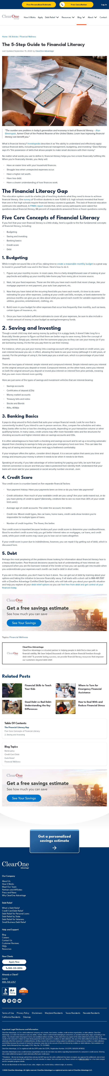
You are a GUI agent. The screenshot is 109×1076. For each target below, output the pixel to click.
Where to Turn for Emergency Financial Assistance (89, 688)
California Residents (11, 1017)
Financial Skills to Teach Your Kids (38, 686)
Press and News (9, 892)
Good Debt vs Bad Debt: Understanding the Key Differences (38, 705)
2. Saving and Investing (15, 734)
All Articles (13, 36)
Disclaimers (37, 1013)
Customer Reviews (10, 943)
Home (4, 36)
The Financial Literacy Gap (17, 727)
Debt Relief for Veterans (13, 919)
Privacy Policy (23, 1013)
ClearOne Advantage (44, 51)
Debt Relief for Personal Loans (15, 913)
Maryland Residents (54, 1013)
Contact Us (7, 940)
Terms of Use (8, 1013)
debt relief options (40, 584)
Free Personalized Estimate (39, 4)
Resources (6, 949)
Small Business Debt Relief (14, 922)
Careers (5, 937)
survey (27, 199)
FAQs (4, 946)
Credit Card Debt (12, 754)
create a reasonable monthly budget (75, 263)
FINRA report (36, 206)
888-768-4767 (9, 982)
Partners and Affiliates (12, 889)
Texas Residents (73, 1013)
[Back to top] (15, 865)
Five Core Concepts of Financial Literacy (22, 731)
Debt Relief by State (11, 916)
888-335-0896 (84, 1059)
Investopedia (34, 143)
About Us (6, 881)
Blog (4, 934)
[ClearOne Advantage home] (10, 17)
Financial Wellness (28, 36)
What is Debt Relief (11, 908)
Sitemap (27, 1017)
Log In (5, 978)
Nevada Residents (91, 1013)
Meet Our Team (9, 886)
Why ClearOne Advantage (14, 895)
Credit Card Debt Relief (12, 910)
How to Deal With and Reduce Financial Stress (91, 703)
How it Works (8, 884)
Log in (104, 4)
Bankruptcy (9, 751)
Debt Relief (9, 758)
